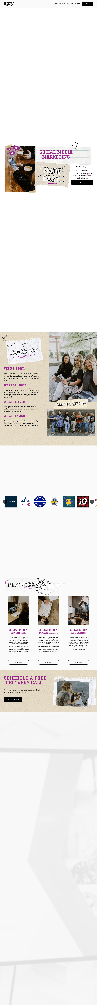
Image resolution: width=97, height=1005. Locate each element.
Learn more (18, 662)
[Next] (92, 502)
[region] (48, 502)
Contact (77, 4)
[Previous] (5, 502)
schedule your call (13, 699)
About (56, 4)
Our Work (70, 4)
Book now (88, 4)
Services (62, 4)
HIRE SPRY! (82, 182)
